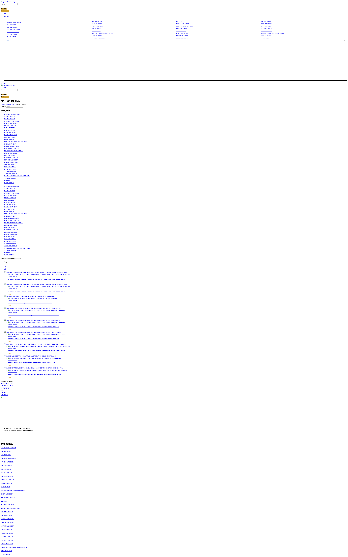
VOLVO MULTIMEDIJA (266, 35)
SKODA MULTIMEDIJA (266, 23)
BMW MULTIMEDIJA (12, 27)
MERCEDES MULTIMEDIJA (98, 38)
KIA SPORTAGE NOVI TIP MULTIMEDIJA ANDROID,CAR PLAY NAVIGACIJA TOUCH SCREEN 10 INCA (36, 351)
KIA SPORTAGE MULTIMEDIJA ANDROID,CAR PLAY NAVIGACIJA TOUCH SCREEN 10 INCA (33, 315)
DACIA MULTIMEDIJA (12, 34)
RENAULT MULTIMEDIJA (182, 38)
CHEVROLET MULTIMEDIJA (13, 29)
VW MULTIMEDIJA (265, 38)
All (5, 269)
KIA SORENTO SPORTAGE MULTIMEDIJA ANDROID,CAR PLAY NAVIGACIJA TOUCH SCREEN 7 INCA (36, 279)
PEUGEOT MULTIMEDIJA (182, 33)
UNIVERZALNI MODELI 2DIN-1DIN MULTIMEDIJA (272, 33)
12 (5, 264)
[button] (175, 17)
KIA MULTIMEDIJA (96, 31)
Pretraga (3, 106)
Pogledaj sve (4, 11)
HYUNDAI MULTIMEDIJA (97, 26)
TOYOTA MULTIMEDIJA (266, 31)
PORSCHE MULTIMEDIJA (182, 35)
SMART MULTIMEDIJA (266, 26)
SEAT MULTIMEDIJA (266, 21)
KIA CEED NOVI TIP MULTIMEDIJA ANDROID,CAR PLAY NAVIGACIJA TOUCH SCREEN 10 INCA (35, 374)
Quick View (63, 272)
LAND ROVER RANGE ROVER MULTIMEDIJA (102, 33)
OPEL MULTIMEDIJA (181, 31)
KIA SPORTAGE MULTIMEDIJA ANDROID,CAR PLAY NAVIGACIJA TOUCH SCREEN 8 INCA (33, 339)
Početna (3, 104)
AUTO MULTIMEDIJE (11, 104)
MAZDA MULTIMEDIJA (97, 35)
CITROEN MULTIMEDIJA (13, 32)
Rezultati (3, 8)
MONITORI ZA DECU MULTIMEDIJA (184, 26)
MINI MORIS (179, 21)
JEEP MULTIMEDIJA (97, 28)
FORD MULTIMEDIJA (97, 21)
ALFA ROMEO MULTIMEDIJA (14, 22)
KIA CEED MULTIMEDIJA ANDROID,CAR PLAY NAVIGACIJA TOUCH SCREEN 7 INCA (31, 362)
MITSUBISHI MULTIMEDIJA (182, 23)
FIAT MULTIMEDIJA (11, 36)
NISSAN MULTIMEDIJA (181, 28)
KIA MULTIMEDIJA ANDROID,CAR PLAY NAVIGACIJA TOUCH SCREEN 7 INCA (30, 303)
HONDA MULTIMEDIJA (97, 23)
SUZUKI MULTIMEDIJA (266, 28)
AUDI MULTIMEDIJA (12, 24)
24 (5, 266)
